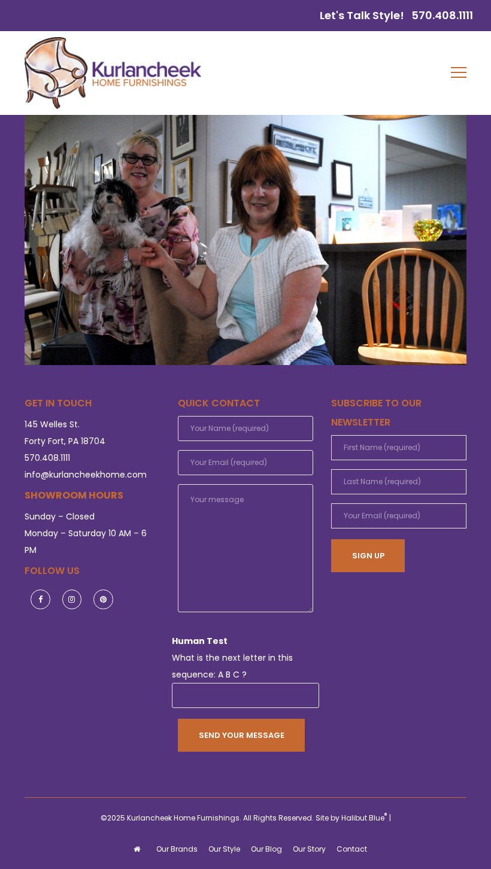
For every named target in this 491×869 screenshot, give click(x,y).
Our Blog (266, 849)
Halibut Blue (364, 818)
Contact (352, 849)
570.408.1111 (442, 15)
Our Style (224, 849)
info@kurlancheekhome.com (86, 475)
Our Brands (177, 849)
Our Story (309, 849)
